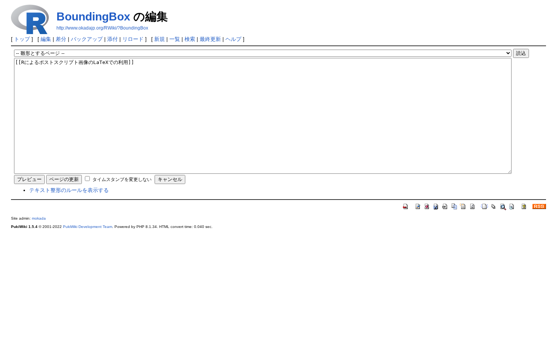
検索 (190, 39)
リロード (133, 39)
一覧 (174, 39)
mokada (39, 218)
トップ (22, 39)
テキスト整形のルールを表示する (69, 190)
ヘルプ (233, 39)
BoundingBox (93, 16)
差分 (61, 39)
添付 (112, 39)
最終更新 (210, 39)
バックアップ (87, 39)
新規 (159, 39)
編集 (46, 39)
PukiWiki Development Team (87, 227)
